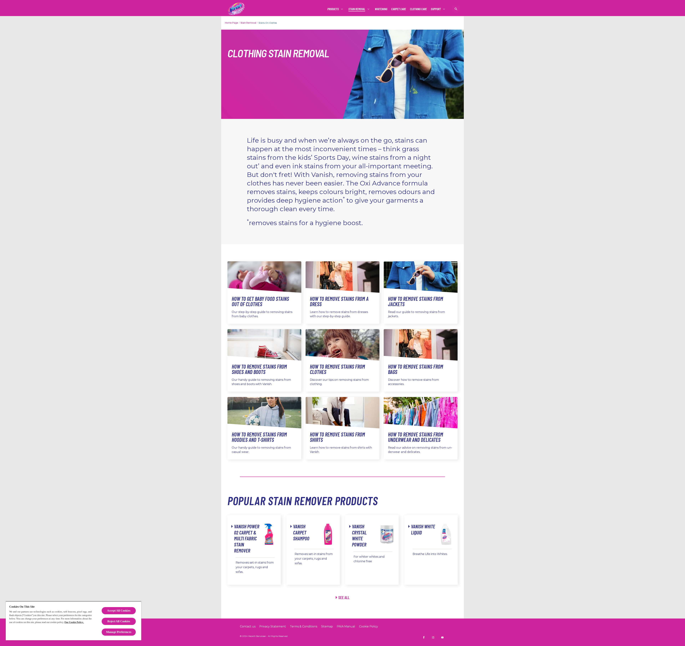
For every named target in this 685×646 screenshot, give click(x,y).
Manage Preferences (118, 632)
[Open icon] (456, 8)
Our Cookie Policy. (74, 622)
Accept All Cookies (118, 610)
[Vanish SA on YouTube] (442, 637)
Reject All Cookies (118, 621)
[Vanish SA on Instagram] (433, 637)
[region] (73, 620)
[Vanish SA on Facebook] (424, 637)
